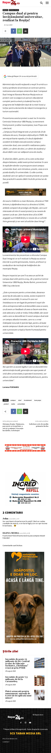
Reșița (5, 10)
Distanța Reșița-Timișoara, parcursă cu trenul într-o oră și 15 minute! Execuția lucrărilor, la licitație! (13, 427)
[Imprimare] (25, 31)
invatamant (28, 400)
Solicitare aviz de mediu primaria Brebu (38, 425)
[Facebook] (13, 31)
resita (13, 404)
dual (19, 400)
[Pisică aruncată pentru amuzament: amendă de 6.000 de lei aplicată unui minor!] (39, 695)
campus (13, 400)
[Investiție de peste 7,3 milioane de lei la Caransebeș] (39, 681)
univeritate (21, 404)
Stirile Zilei (13, 10)
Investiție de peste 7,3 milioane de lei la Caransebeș (16, 679)
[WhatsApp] (19, 31)
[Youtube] (30, 722)
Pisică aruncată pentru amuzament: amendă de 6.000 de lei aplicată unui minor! (18, 694)
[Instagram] (25, 722)
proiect (6, 404)
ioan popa (37, 400)
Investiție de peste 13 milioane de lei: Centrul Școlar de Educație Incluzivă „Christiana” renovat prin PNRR (17, 663)
